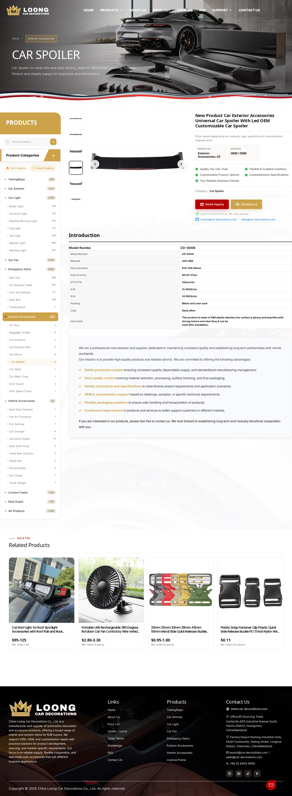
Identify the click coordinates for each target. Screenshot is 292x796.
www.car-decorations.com (249, 709)
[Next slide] (181, 164)
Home (89, 10)
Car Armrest (174, 717)
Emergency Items (178, 738)
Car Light (173, 724)
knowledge (115, 745)
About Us (137, 10)
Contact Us (249, 10)
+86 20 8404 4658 (242, 763)
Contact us (249, 204)
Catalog (185, 10)
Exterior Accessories (180, 745)
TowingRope (175, 710)
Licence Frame (176, 759)
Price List (161, 10)
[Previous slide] (95, 164)
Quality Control (117, 731)
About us (114, 717)
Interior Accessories (179, 752)
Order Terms (116, 738)
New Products (43, 168)
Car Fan (172, 731)
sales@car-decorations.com (258, 219)
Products (109, 10)
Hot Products (16, 168)
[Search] (53, 142)
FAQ (202, 10)
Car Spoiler (217, 191)
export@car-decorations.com (219, 219)
